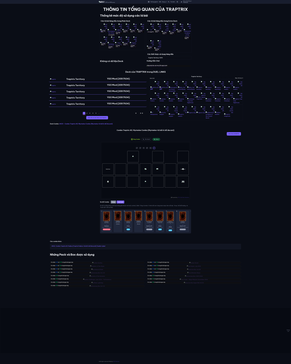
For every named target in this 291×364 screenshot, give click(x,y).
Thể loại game (154, 2)
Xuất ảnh (120, 202)
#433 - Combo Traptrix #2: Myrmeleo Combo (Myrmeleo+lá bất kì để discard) (86, 124)
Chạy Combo (135, 139)
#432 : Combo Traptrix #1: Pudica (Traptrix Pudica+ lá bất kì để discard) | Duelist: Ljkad (78, 246)
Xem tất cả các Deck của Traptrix (97, 117)
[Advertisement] (23, 15)
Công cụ (164, 2)
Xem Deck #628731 (233, 133)
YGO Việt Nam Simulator (183, 197)
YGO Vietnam (116, 361)
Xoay (113, 202)
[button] (171, 2)
